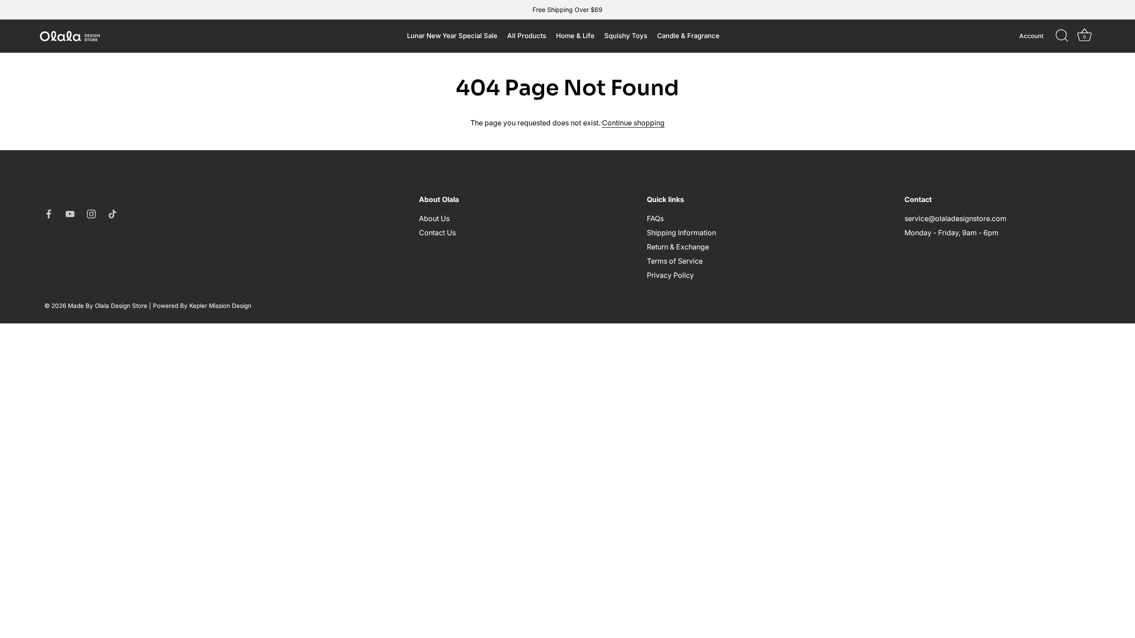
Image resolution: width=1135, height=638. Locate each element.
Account (1031, 35)
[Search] (1062, 36)
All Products (526, 35)
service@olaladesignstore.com (955, 218)
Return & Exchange (678, 246)
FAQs (655, 218)
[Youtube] (70, 213)
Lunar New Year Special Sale (452, 35)
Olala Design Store (121, 305)
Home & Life (575, 35)
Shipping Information (681, 232)
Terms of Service (675, 261)
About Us (434, 218)
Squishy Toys (625, 35)
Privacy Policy (670, 275)
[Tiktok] (112, 213)
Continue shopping (633, 122)
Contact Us (437, 232)
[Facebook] (48, 213)
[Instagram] (91, 213)
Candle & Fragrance (688, 35)
